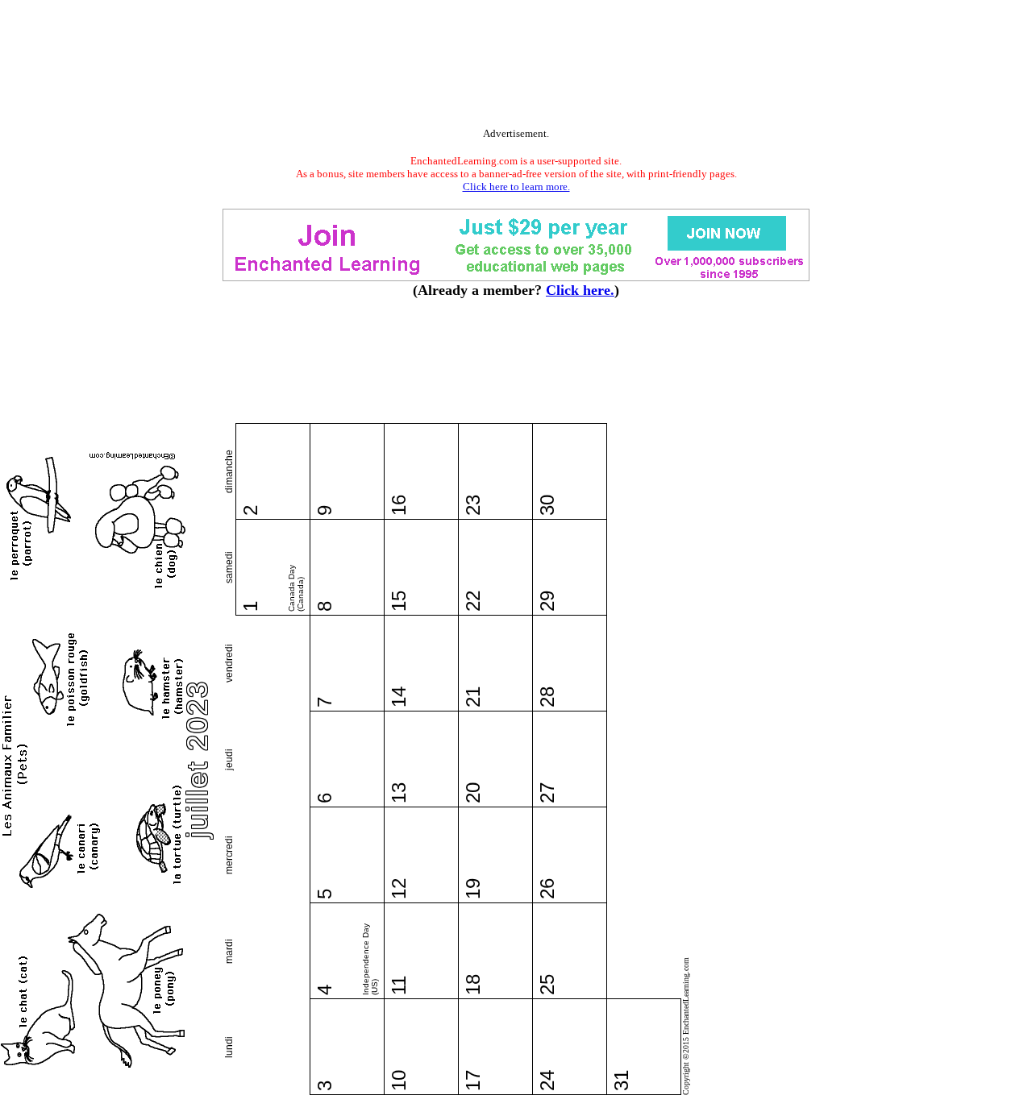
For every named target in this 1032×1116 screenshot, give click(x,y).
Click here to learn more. (516, 186)
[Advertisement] (516, 66)
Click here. (580, 290)
